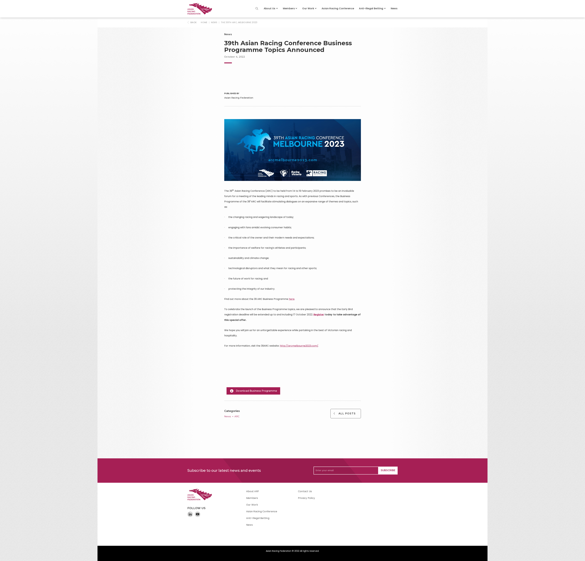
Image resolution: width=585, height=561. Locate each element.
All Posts (347, 413)
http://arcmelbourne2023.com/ (299, 346)
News (394, 8)
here (291, 299)
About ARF (252, 491)
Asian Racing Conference (338, 8)
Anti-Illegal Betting (371, 8)
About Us (269, 8)
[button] (271, 9)
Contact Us (305, 491)
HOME (204, 22)
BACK (193, 22)
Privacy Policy (306, 498)
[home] (201, 8)
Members (289, 8)
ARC (236, 416)
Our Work (308, 8)
